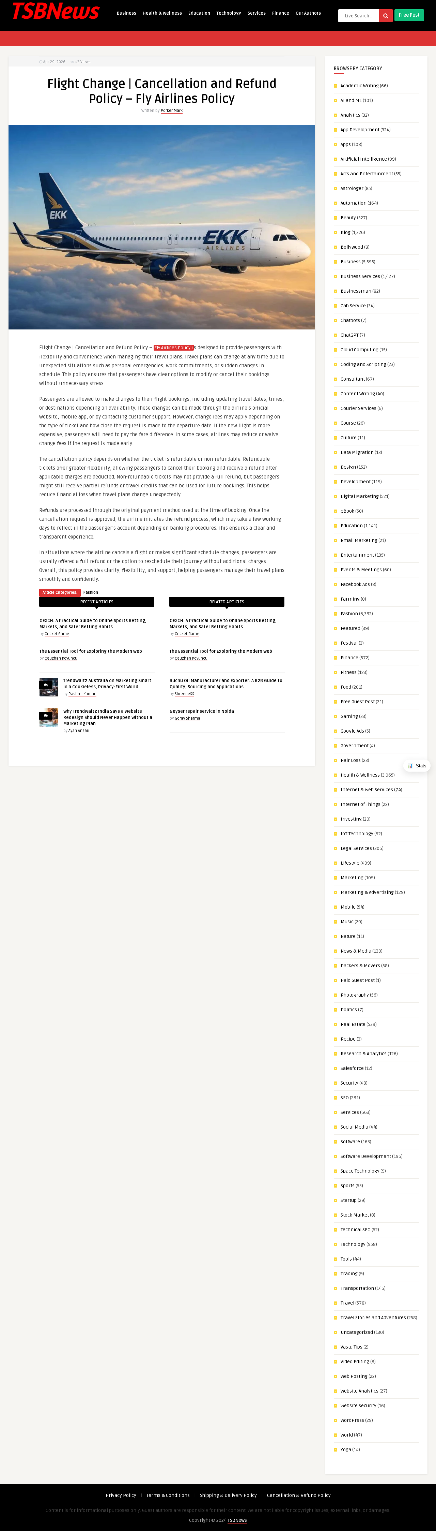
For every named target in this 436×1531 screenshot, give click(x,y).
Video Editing (355, 1362)
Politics (349, 1010)
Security (349, 1083)
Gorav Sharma (187, 718)
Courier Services (358, 408)
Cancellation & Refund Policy (299, 1495)
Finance (280, 13)
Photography (355, 995)
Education (199, 13)
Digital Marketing (360, 496)
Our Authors (308, 13)
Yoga (346, 1450)
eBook (347, 511)
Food (346, 687)
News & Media (356, 951)
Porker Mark (172, 110)
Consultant (353, 379)
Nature (348, 936)
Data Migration (357, 452)
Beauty (348, 218)
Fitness (349, 672)
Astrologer (352, 188)
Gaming (349, 716)
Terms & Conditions (168, 1495)
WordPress (352, 1420)
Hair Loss (351, 760)
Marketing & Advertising (367, 892)
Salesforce (352, 1068)
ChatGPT (350, 335)
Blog (346, 232)
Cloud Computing (359, 350)
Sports (348, 1186)
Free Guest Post (358, 702)
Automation (354, 203)
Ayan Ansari (78, 730)
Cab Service (353, 306)
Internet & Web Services (367, 790)
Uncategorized (357, 1332)
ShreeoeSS (184, 694)
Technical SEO (356, 1230)
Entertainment (357, 555)
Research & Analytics (364, 1054)
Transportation (357, 1288)
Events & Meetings (361, 570)
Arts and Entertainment (367, 174)
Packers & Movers (360, 966)
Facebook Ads (355, 584)
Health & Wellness (162, 13)
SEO (345, 1098)
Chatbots (350, 320)
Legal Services (356, 848)
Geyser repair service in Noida (202, 711)
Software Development (366, 1156)
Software (350, 1142)
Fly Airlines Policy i (174, 348)
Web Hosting (354, 1376)
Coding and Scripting (363, 364)
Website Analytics (359, 1391)
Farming (350, 599)
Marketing (352, 878)
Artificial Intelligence (364, 159)
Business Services (360, 276)
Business (126, 13)
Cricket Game (57, 634)
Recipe (348, 1039)
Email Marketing (359, 540)
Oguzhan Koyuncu (61, 658)
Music (347, 922)
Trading (349, 1274)
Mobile (348, 907)
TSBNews (237, 1520)
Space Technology (360, 1171)
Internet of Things (360, 804)
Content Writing (358, 394)
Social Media (354, 1127)
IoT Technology (357, 834)
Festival (349, 643)
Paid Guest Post (358, 980)
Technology (229, 13)
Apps (346, 144)
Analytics (350, 115)
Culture (349, 438)
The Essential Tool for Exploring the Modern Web (91, 651)
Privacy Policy (121, 1495)
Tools (346, 1259)
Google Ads (352, 731)
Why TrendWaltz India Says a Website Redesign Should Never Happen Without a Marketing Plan (107, 717)
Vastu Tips (351, 1347)
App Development (360, 130)
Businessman (356, 291)
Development (356, 482)
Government (355, 746)
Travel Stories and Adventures (373, 1318)
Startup (349, 1200)
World (347, 1435)
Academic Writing (360, 86)
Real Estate (353, 1024)
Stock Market (355, 1215)
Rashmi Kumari (82, 694)
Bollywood (352, 247)
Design (348, 467)
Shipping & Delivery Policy (228, 1495)
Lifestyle (350, 863)
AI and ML (351, 100)
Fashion (90, 592)
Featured (350, 628)
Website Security (358, 1406)
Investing (351, 819)
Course (348, 423)
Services (257, 13)
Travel (347, 1303)
